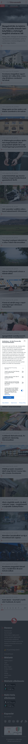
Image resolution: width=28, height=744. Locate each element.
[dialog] (14, 372)
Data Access (14, 402)
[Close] (25, 341)
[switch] (22, 372)
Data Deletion (5, 402)
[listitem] (14, 368)
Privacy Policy (22, 402)
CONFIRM (8, 397)
